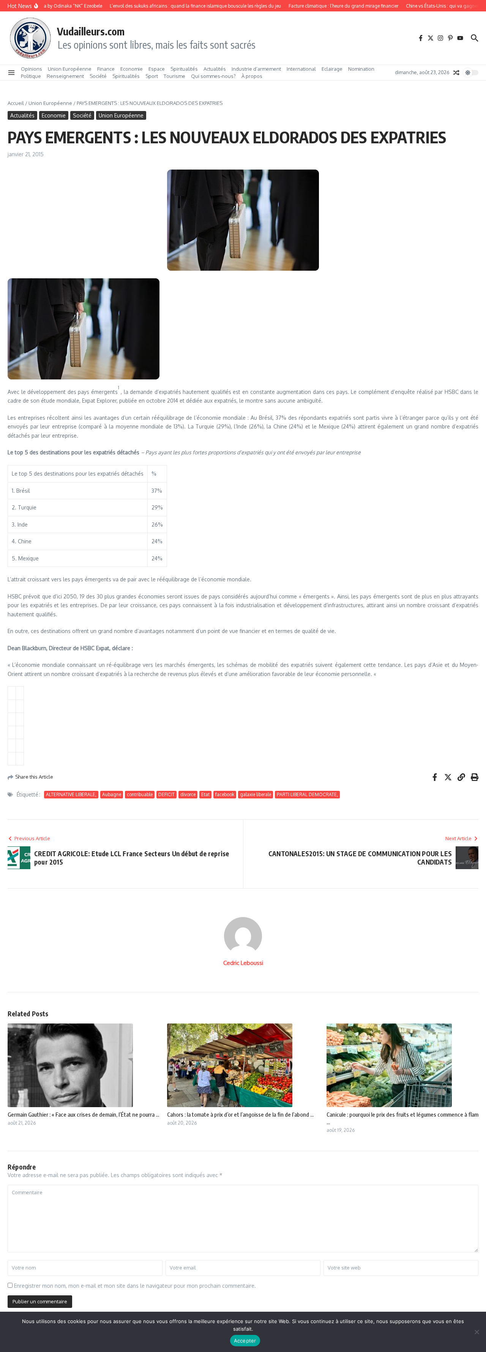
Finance (106, 69)
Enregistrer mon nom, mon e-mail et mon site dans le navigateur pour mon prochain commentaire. (135, 1285)
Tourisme (174, 76)
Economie (131, 69)
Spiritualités (184, 69)
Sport (151, 76)
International (301, 69)
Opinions (31, 69)
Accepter (245, 1341)
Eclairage (332, 69)
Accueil (16, 103)
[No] (476, 1332)
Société (98, 76)
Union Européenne (70, 69)
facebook (224, 794)
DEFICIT (166, 794)
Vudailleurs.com (91, 31)
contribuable (140, 794)
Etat (205, 794)
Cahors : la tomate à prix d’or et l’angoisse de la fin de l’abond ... (240, 1114)
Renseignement (65, 76)
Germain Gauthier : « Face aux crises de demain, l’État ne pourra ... (83, 1114)
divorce (188, 794)
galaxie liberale (255, 794)
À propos (251, 76)
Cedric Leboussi (243, 962)
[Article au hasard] (456, 73)
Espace (156, 69)
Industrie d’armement (256, 69)
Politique (31, 76)
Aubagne (111, 794)
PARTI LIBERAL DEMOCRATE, (307, 794)
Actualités (215, 69)
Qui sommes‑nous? (213, 76)
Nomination (361, 69)
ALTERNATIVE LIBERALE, (71, 794)
